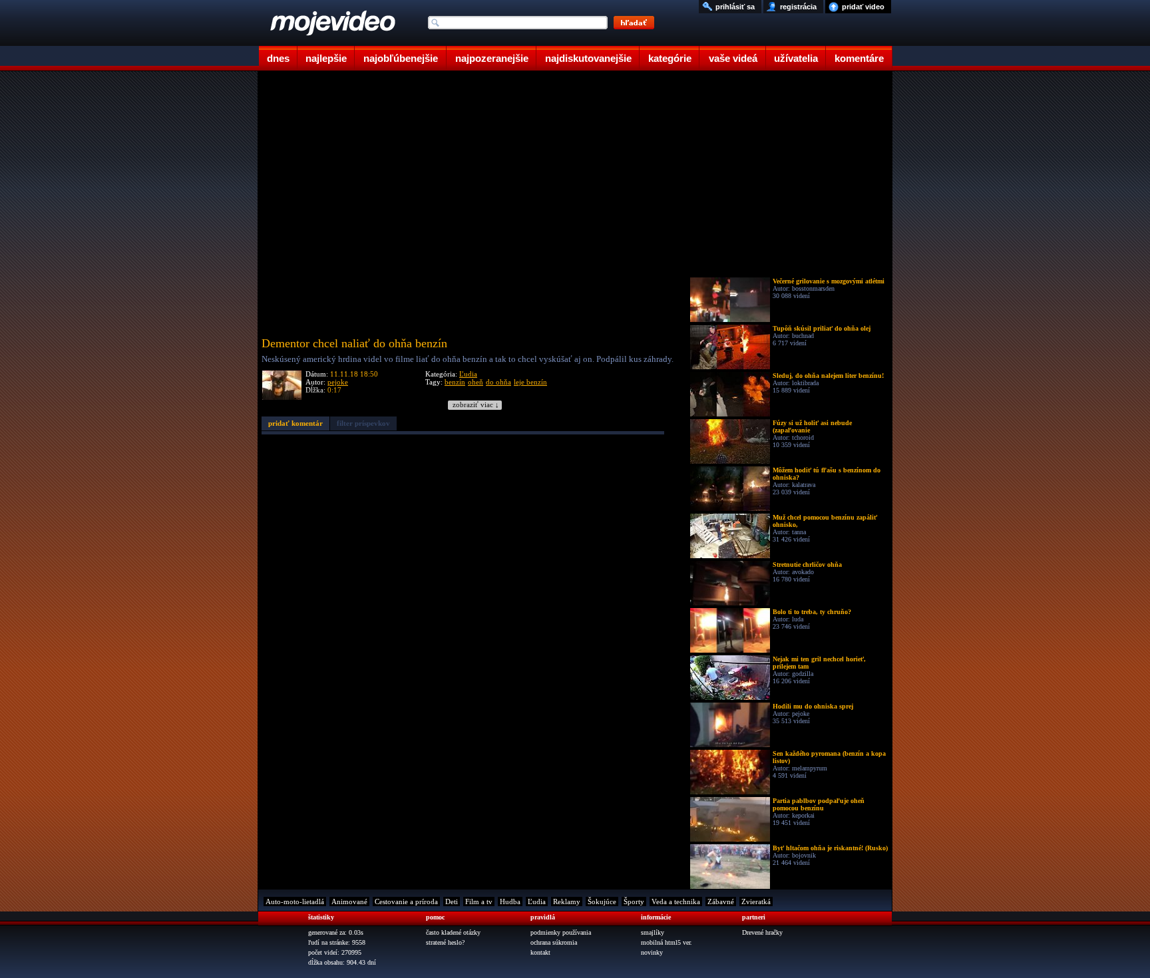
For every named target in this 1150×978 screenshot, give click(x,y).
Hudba (510, 901)
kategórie (669, 58)
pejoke (337, 382)
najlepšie (326, 58)
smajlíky (652, 932)
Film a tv (478, 901)
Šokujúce (602, 901)
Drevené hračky (762, 932)
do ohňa (498, 382)
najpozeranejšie (491, 58)
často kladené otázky (453, 932)
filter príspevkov (363, 423)
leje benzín (530, 382)
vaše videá (733, 58)
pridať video (863, 7)
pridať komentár (295, 423)
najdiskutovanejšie (588, 58)
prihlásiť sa (735, 7)
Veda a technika (676, 901)
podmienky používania (560, 932)
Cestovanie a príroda (406, 901)
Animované (349, 901)
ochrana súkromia (553, 942)
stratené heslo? (445, 942)
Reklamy (566, 901)
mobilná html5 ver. (666, 942)
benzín (455, 382)
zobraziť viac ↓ (476, 404)
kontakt (540, 952)
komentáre (859, 58)
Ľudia (468, 374)
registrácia (798, 7)
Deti (451, 901)
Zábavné (720, 901)
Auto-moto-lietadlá (295, 901)
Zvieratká (756, 901)
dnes (278, 58)
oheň (475, 382)
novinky (652, 952)
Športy (634, 901)
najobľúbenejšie (400, 58)
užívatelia (796, 58)
